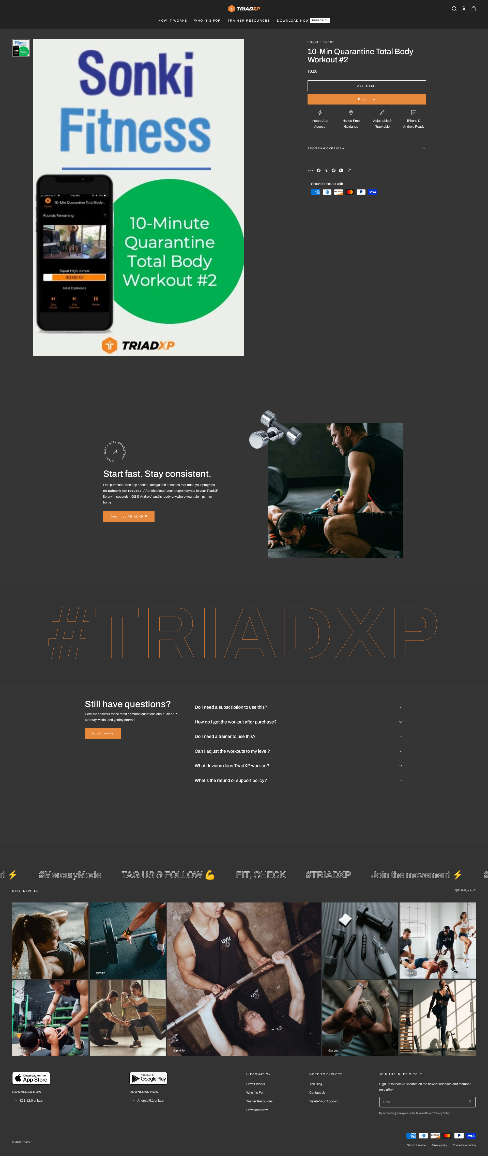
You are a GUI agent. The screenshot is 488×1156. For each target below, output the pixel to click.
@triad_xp (463, 890)
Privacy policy (439, 1145)
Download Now (257, 1110)
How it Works (255, 1084)
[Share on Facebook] (318, 170)
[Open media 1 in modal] (235, 47)
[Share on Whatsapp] (341, 170)
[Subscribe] (470, 1101)
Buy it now (366, 99)
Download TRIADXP (127, 516)
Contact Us (317, 1092)
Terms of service (416, 1145)
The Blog (315, 1084)
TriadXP (27, 1142)
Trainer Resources (259, 1101)
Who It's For (255, 1092)
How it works (103, 733)
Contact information (464, 1145)
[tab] (20, 47)
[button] (454, 8)
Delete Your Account (324, 1101)
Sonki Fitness (321, 42)
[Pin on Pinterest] (333, 170)
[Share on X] (326, 170)
